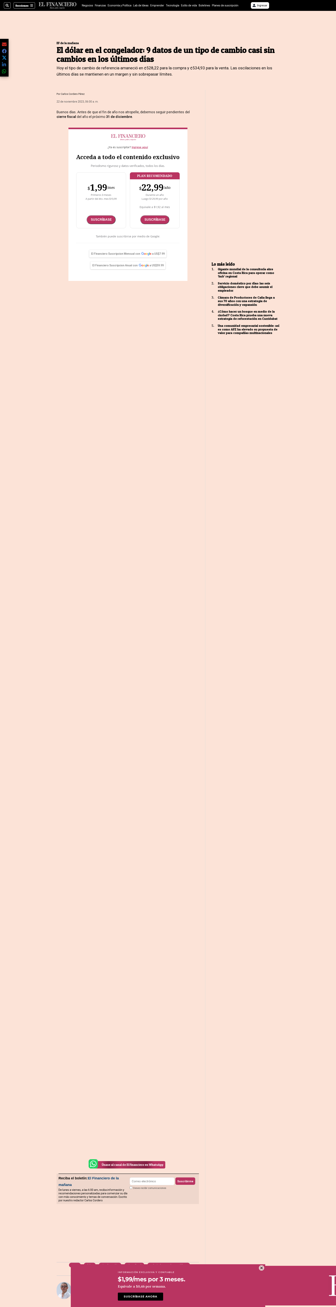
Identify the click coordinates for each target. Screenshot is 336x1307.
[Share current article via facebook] (4, 51)
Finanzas (100, 5)
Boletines (204, 5)
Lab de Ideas (141, 5)
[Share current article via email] (4, 44)
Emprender (157, 5)
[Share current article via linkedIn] (4, 64)
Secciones (22, 5)
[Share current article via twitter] (4, 57)
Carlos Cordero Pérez (73, 93)
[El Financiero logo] (57, 5)
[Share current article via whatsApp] (4, 71)
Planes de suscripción (225, 5)
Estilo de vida (189, 5)
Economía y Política (119, 5)
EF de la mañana (68, 43)
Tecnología (172, 5)
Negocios (87, 5)
